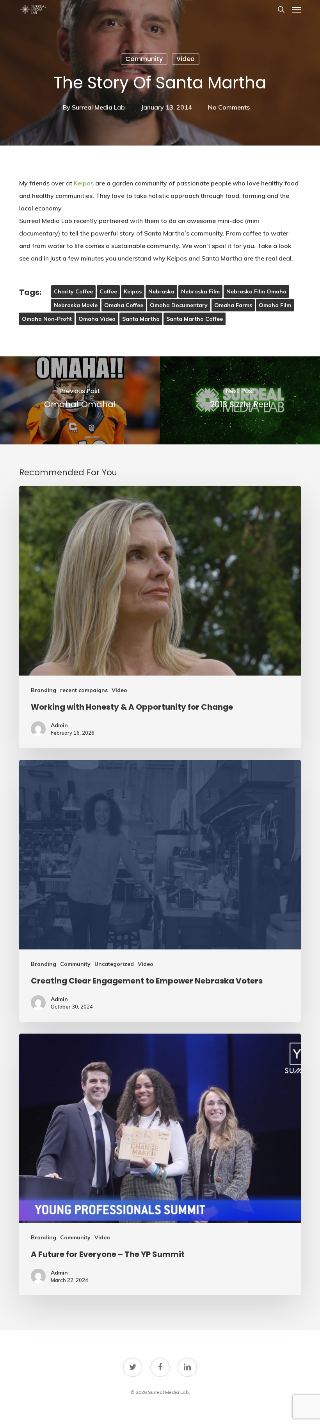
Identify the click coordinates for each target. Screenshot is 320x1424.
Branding (43, 690)
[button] (296, 9)
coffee (108, 291)
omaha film (275, 305)
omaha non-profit (47, 318)
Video (185, 58)
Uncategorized (114, 963)
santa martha (141, 318)
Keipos (84, 183)
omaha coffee (123, 305)
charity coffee (73, 291)
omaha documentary (179, 305)
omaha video (97, 318)
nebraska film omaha (256, 291)
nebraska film (200, 291)
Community (144, 58)
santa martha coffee (194, 318)
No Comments (229, 107)
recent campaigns (84, 690)
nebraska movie (76, 305)
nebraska (161, 291)
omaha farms (233, 305)
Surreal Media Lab (98, 107)
